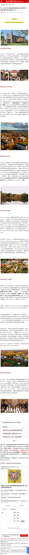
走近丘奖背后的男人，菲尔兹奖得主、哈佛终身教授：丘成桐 (15, 494)
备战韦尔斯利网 (24, 551)
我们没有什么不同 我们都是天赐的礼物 (12, 430)
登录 (10, 528)
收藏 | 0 (14, 440)
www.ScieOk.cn (8, 546)
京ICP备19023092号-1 (7, 548)
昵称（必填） (16, 512)
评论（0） (5, 509)
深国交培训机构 (24, 543)
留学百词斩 (26, 550)
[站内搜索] (27, 1)
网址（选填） (16, 518)
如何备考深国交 (10, 543)
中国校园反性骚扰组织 (17, 550)
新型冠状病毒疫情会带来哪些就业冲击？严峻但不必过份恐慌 (15, 501)
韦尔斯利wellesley (5, 467)
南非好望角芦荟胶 (5, 551)
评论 (22, 12)
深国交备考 (3, 543)
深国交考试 (17, 543)
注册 (13, 528)
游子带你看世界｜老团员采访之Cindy (12, 433)
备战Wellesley (3, 553)
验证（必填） (17, 521)
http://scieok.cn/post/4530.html (13, 463)
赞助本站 (13, 509)
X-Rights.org (8, 550)
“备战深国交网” (10, 444)
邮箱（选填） (16, 515)
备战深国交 (3, 545)
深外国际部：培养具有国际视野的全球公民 (11, 497)
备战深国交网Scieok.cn (14, 1)
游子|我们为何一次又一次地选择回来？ (12, 436)
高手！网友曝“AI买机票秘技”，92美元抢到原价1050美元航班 (15, 490)
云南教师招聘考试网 (15, 551)
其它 (10, 4)
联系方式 (9, 545)
